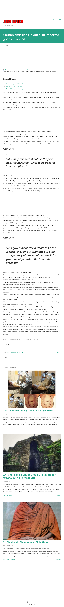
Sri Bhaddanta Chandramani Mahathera (25, 542)
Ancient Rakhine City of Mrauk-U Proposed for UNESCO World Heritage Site (29, 476)
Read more (58, 428)
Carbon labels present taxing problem (17, 89)
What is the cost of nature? (14, 86)
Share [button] (57, 352)
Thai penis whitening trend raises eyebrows (28, 410)
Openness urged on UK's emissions (16, 84)
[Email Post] (22, 352)
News (8, 352)
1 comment (10, 428)
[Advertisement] (32, 8)
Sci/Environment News (15, 352)
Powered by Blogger (32, 601)
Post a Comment (7, 362)
